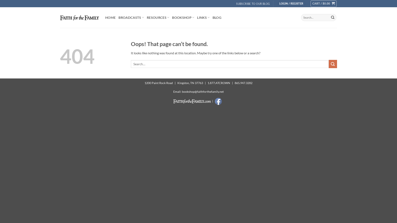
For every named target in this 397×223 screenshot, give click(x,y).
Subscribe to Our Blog (253, 3)
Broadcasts (129, 17)
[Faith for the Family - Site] (79, 17)
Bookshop (181, 17)
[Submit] (332, 17)
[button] (291, 3)
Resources (156, 17)
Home (110, 17)
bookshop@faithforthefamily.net (203, 91)
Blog (217, 17)
